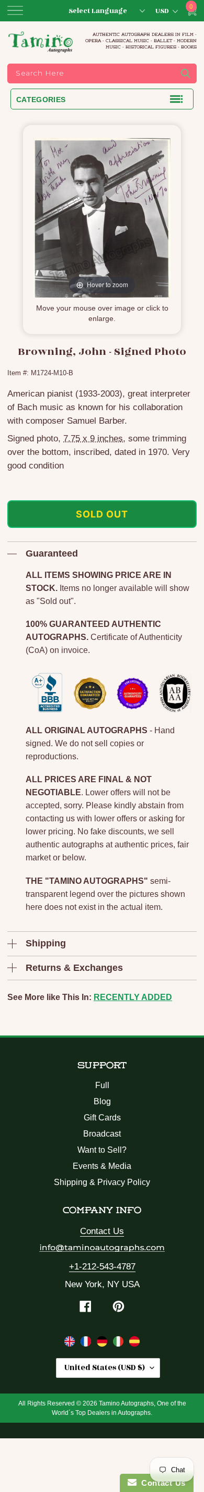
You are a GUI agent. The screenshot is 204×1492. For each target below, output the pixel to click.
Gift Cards (102, 1117)
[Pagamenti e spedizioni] (119, 1343)
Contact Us (102, 1231)
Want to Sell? (102, 1149)
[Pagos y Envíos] (134, 1343)
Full (102, 1085)
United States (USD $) (104, 1368)
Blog (102, 1101)
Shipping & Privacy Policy (102, 1182)
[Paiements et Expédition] (87, 1343)
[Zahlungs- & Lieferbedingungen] (103, 1343)
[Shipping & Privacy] (71, 1343)
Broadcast (102, 1133)
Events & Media (102, 1166)
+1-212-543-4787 (102, 1267)
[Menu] (15, 10)
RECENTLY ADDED (133, 997)
